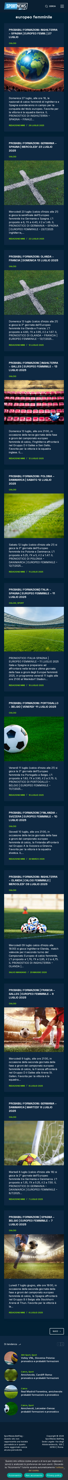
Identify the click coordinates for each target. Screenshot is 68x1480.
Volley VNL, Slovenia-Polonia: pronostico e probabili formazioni (40, 1359)
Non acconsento (34, 1475)
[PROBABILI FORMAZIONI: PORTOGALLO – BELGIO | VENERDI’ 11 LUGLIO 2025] (34, 739)
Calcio (12, 43)
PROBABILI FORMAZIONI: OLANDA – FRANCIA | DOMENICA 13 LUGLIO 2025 (33, 258)
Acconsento (15, 1475)
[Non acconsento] (64, 1468)
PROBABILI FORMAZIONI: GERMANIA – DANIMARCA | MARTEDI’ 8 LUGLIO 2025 (33, 1107)
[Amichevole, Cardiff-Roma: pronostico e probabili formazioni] (11, 1375)
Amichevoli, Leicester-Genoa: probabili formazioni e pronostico (40, 1410)
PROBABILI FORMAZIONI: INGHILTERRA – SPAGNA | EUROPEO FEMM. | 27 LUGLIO (33, 33)
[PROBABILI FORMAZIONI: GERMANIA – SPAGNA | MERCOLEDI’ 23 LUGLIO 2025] (34, 182)
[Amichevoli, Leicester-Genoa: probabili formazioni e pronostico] (11, 1408)
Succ (55, 1331)
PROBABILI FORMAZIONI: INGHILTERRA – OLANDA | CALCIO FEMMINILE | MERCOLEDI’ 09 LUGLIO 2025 (33, 880)
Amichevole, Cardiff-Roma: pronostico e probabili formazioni (40, 1376)
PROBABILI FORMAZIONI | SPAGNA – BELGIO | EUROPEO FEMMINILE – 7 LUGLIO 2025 (31, 1220)
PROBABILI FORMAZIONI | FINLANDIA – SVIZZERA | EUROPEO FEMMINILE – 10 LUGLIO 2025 (33, 816)
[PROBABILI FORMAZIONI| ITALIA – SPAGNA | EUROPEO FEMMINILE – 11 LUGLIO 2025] (34, 629)
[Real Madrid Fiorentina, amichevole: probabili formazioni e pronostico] (11, 1392)
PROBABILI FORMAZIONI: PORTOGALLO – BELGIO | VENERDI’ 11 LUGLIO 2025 (33, 704)
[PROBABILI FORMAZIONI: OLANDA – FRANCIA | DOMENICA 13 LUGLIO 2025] (34, 292)
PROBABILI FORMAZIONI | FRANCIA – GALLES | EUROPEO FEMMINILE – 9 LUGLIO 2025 (32, 993)
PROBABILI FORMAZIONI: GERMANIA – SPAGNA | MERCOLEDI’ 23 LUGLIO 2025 (33, 146)
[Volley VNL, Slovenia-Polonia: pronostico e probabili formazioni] (11, 1358)
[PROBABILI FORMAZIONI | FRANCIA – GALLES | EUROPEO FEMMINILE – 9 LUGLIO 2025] (34, 1029)
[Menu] (62, 6)
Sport (20, 603)
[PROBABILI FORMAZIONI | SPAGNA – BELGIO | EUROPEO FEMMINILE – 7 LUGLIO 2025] (34, 1256)
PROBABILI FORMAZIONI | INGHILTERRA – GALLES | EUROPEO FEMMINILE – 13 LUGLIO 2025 (33, 366)
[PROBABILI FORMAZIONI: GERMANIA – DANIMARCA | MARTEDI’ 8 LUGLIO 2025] (34, 1143)
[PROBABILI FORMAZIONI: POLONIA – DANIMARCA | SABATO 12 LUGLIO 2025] (34, 515)
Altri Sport (26, 1355)
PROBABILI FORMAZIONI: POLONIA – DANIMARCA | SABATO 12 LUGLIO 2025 (31, 479)
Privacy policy (54, 1475)
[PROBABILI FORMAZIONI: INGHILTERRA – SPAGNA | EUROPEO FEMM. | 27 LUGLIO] (34, 69)
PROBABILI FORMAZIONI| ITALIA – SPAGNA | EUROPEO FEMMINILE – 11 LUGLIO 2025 (32, 593)
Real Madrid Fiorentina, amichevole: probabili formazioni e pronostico (42, 1393)
